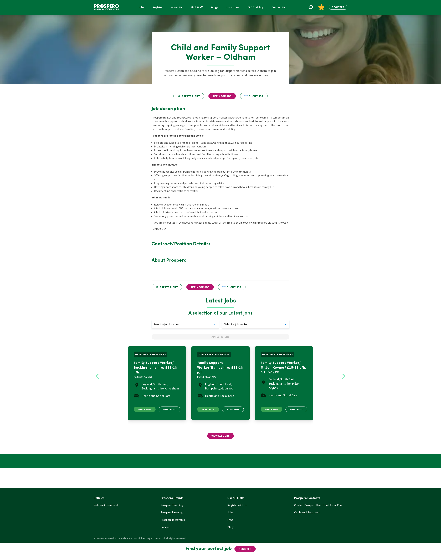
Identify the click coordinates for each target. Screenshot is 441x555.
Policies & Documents (106, 505)
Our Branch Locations (307, 512)
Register (158, 7)
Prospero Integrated (173, 519)
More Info (169, 409)
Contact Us (278, 7)
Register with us (237, 505)
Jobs (141, 7)
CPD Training (255, 7)
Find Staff (197, 7)
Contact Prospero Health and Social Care (318, 505)
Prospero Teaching (172, 505)
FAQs (230, 519)
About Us (176, 7)
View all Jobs (220, 435)
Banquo (165, 527)
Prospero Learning (172, 512)
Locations (233, 7)
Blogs (214, 7)
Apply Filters (220, 336)
